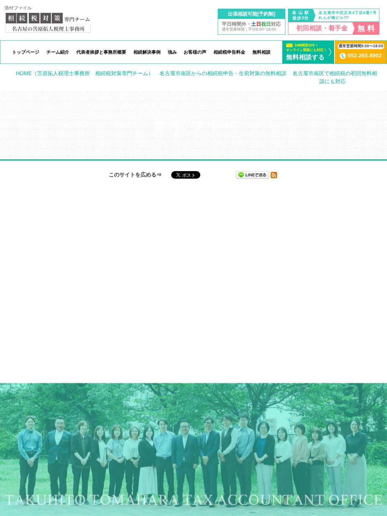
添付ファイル (18, 8)
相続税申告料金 (229, 52)
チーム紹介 (57, 52)
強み (172, 52)
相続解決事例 (147, 52)
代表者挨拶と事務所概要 (101, 52)
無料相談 (261, 52)
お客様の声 (195, 52)
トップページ (25, 52)
